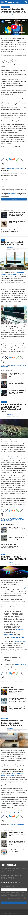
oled (16, 206)
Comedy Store (17, 875)
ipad (2, 206)
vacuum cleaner (6, 826)
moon (7, 520)
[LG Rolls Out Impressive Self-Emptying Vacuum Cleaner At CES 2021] (4, 843)
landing (12, 519)
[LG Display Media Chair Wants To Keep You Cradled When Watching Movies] (4, 393)
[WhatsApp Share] (17, 159)
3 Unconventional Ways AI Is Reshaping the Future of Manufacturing (16, 691)
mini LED (12, 206)
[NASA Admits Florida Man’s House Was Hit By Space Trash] (4, 530)
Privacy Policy (5, 911)
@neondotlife (17, 637)
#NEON (19, 629)
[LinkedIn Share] (10, 159)
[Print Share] (2, 163)
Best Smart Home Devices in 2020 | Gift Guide (16, 850)
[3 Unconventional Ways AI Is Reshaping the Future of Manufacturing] (4, 692)
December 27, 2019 (20, 664)
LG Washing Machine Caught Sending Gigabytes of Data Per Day (17, 375)
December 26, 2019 (20, 641)
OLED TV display (21, 365)
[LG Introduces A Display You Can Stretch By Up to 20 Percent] (4, 384)
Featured (21, 204)
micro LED (7, 206)
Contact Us (19, 911)
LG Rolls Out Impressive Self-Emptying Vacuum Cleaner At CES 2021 (17, 842)
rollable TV (4, 366)
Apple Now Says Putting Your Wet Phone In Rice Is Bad (17, 222)
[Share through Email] (21, 159)
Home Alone (17, 812)
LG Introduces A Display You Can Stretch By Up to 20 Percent (17, 382)
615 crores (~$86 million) (8, 458)
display (16, 204)
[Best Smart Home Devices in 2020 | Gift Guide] (4, 852)
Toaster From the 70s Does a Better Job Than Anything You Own (17, 834)
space (10, 520)
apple (11, 204)
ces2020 (12, 365)
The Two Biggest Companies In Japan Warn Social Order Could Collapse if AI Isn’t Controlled (17, 700)
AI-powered (15, 681)
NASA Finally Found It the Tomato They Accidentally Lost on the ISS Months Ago (10, 546)
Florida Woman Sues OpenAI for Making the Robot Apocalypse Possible (18, 708)
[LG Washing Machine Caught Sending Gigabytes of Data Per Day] (4, 376)
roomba (22, 824)
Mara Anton (11, 15)
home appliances (15, 824)
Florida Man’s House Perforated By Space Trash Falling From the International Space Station (18, 537)
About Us (12, 911)
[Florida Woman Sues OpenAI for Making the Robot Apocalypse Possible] (4, 709)
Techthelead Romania (7, 875)
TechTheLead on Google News (14, 168)
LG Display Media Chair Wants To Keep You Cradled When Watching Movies (17, 392)
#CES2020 (8, 634)
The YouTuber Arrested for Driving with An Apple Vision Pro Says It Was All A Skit (9, 231)
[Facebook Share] (2, 159)
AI (10, 681)
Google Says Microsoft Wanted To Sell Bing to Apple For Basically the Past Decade (17, 214)
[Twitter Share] (6, 159)
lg (15, 365)
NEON (2, 683)
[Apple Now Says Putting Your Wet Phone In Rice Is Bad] (4, 224)
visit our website (12, 193)
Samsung (7, 683)
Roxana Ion (11, 247)
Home (25, 911)
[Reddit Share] (13, 159)
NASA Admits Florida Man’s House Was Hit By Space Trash (17, 528)
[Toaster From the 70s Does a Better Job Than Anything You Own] (4, 835)
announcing (21, 588)
